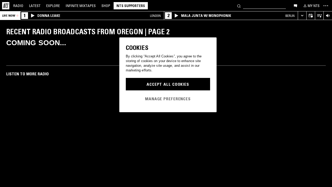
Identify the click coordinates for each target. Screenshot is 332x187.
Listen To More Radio (27, 73)
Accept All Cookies (168, 84)
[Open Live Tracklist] (319, 15)
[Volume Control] (327, 15)
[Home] (5, 5)
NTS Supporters (130, 5)
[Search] (239, 5)
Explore (53, 5)
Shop (105, 5)
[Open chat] (295, 5)
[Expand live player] (302, 15)
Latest (34, 5)
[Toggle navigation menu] (326, 5)
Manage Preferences (168, 98)
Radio (18, 5)
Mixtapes (81, 5)
